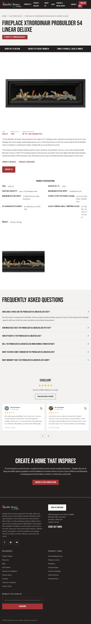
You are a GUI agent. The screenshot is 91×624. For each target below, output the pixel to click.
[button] (45, 93)
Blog (3, 564)
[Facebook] (4, 542)
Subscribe (22, 606)
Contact (5, 579)
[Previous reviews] (42, 436)
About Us (5, 560)
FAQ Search (6, 567)
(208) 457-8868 (82, 4)
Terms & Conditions (9, 582)
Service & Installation (9, 571)
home (4, 16)
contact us (9, 169)
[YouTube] (17, 542)
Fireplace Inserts (54, 560)
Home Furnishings (54, 571)
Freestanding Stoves (55, 556)
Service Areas (7, 575)
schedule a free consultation (45, 482)
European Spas (53, 567)
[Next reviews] (48, 436)
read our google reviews (45, 396)
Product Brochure (27, 162)
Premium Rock (53, 579)
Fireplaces (51, 564)
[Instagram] (10, 542)
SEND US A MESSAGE (57, 507)
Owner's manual (9, 162)
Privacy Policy (7, 586)
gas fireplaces (15, 16)
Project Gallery (7, 556)
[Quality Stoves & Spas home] (11, 4)
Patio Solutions (53, 575)
